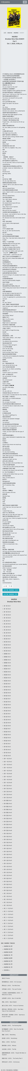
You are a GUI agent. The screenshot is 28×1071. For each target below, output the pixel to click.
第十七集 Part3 (8, 854)
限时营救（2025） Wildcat (9, 1045)
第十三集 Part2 (8, 788)
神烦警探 (16, 32)
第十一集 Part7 (8, 776)
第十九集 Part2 (8, 881)
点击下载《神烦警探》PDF (10, 594)
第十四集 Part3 (8, 806)
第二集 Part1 (7, 621)
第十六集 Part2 (8, 836)
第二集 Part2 (7, 623)
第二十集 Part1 (8, 893)
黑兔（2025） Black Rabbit (9, 1002)
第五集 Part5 (7, 680)
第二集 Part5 (7, 632)
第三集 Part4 (7, 647)
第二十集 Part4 (8, 902)
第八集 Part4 (7, 722)
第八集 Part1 (7, 713)
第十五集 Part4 (8, 824)
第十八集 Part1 (8, 863)
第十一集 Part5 (8, 770)
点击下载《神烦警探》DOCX (10, 590)
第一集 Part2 (7, 608)
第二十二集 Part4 (8, 932)
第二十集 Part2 (8, 896)
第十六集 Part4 (8, 842)
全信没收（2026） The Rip (9, 1049)
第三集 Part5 (7, 650)
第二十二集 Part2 (8, 926)
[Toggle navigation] (25, 2)
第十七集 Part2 (8, 851)
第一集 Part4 (7, 615)
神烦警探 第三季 (8, 961)
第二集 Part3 (7, 627)
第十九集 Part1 (8, 878)
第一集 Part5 (7, 618)
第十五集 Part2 (8, 818)
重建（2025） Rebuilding (8, 1034)
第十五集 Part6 (8, 830)
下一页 (10, 586)
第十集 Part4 (7, 752)
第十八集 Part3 (8, 869)
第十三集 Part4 (8, 794)
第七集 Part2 (7, 701)
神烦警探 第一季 (8, 955)
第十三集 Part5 (8, 797)
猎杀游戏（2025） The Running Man (11, 1025)
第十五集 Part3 (8, 821)
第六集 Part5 (7, 695)
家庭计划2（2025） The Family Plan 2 (12, 1058)
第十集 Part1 (7, 743)
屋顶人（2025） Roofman (9, 1042)
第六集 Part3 (7, 689)
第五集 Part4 (7, 677)
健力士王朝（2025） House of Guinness (12, 1005)
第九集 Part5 (7, 740)
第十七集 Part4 (8, 857)
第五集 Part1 (7, 668)
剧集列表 (10, 32)
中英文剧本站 (5, 2)
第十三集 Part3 (8, 791)
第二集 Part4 (7, 630)
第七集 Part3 (7, 704)
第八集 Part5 (7, 725)
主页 (5, 32)
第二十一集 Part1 (8, 908)
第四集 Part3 (7, 659)
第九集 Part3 (7, 734)
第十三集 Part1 (8, 785)
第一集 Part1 (7, 606)
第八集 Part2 (7, 716)
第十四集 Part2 (8, 803)
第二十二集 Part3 (8, 929)
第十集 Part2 (7, 746)
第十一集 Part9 (8, 782)
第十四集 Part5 (8, 812)
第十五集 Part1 (8, 815)
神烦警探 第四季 (8, 958)
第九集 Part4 (7, 737)
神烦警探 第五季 (8, 952)
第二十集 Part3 (8, 899)
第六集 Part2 (7, 686)
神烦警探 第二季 (8, 967)
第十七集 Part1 (8, 848)
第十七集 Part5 (8, 860)
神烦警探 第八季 (8, 964)
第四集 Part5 (7, 665)
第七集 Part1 (7, 698)
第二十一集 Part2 (8, 911)
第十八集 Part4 (8, 872)
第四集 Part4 (7, 662)
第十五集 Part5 (8, 827)
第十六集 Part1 (8, 833)
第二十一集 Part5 (8, 920)
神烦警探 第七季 (8, 946)
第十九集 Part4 (8, 887)
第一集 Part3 (7, 612)
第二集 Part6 (7, 636)
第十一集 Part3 (8, 764)
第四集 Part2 (7, 656)
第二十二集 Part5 (8, 935)
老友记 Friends (6, 978)
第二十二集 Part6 (8, 938)
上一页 (5, 586)
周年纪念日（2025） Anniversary (11, 1062)
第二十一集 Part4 (8, 917)
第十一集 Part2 (8, 761)
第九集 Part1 (7, 728)
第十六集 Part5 (8, 845)
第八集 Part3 (7, 719)
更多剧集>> (7, 970)
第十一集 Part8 (8, 779)
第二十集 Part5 (8, 905)
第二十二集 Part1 (8, 923)
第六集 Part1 (7, 683)
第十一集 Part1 (8, 758)
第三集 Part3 (7, 645)
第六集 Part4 (7, 692)
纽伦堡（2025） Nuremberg (9, 1038)
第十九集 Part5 (8, 890)
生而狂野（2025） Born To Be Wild (11, 998)
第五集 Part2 (7, 671)
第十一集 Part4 (8, 767)
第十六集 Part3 (8, 839)
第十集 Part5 (7, 755)
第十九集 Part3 (8, 884)
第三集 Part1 (7, 638)
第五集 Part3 (7, 674)
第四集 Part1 (7, 653)
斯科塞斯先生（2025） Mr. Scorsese (11, 982)
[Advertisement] (14, 59)
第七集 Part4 (7, 707)
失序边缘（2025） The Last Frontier (11, 989)
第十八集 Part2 (8, 866)
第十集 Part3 (7, 749)
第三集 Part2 (7, 641)
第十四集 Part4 (8, 809)
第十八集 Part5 (8, 875)
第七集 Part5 (7, 710)
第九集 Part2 (7, 731)
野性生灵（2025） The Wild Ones (11, 985)
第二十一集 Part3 (8, 914)
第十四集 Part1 (8, 800)
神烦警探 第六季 (8, 949)
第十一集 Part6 (8, 773)
